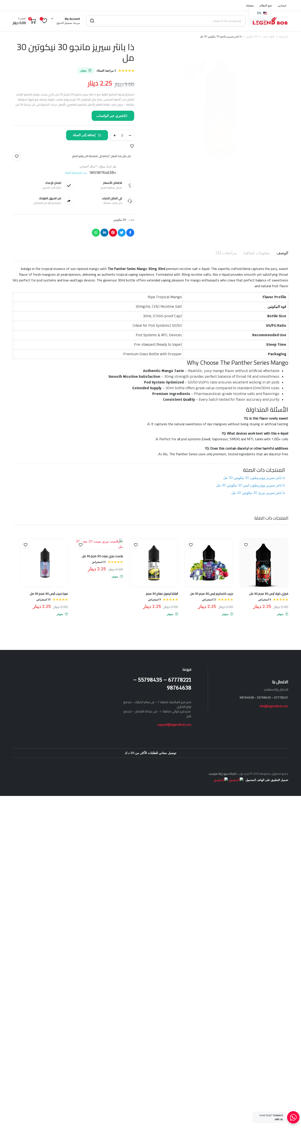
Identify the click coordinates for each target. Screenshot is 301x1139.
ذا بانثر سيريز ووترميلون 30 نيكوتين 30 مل (254, 477)
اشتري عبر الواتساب (110, 116)
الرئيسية (283, 36)
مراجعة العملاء (106, 70)
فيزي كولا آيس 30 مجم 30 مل (268, 593)
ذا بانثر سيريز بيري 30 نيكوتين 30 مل (258, 492)
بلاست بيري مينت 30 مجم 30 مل (102, 556)
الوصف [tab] (282, 252)
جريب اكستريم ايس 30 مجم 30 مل (211, 593)
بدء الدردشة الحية (76, 173)
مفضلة (250, 5)
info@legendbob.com (274, 706)
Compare (243, 553)
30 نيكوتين (252, 36)
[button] (132, 146)
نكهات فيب (268, 36)
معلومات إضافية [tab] (256, 252)
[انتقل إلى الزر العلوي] (291, 1129)
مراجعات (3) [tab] (226, 252)
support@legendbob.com (174, 724)
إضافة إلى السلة (84, 135)
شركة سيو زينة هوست (222, 773)
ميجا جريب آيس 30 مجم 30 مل (49, 593)
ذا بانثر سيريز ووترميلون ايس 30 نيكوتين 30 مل (250, 485)
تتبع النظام (266, 5)
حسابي (282, 5)
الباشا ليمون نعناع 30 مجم (162, 593)
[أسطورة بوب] (270, 20)
